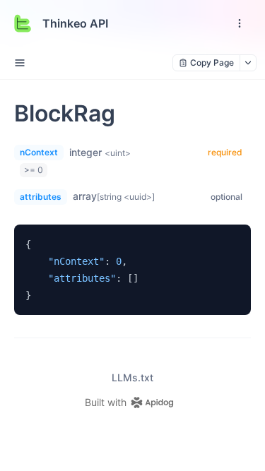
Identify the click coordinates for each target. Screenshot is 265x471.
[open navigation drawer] (239, 23)
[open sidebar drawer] (19, 63)
